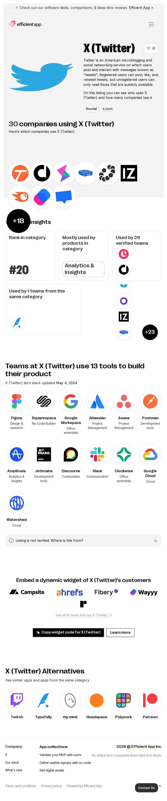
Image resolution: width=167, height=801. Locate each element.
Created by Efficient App (84, 786)
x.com (108, 108)
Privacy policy (51, 786)
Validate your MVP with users (60, 755)
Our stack (12, 762)
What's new (13, 770)
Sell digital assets (52, 770)
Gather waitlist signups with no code (65, 762)
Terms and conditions (20, 786)
